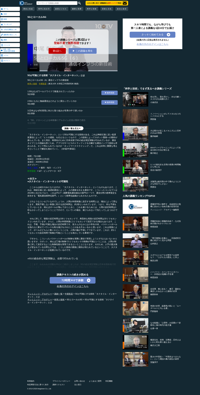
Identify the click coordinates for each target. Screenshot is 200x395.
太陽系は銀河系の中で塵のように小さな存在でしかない (165, 182)
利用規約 (30, 381)
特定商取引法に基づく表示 (37, 385)
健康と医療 (77, 9)
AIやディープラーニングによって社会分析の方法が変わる (165, 149)
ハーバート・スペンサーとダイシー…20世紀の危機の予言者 (164, 273)
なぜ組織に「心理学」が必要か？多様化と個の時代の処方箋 (165, 324)
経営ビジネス (61, 9)
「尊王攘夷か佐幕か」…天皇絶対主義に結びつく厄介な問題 (165, 239)
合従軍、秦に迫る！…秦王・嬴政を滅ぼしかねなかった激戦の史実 (165, 290)
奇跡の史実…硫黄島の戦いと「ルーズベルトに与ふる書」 (165, 307)
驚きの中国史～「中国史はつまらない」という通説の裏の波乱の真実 (165, 358)
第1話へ (57, 51)
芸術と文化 (107, 9)
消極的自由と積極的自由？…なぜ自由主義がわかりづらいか (165, 222)
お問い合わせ (79, 381)
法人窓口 (77, 385)
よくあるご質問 (95, 381)
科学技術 (31, 171)
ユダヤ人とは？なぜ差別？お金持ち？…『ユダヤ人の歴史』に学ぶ (164, 256)
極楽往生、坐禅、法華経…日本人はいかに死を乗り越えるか (165, 341)
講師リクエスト (59, 385)
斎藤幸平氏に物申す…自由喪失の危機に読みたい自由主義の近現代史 (165, 205)
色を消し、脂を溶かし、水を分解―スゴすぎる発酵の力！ (165, 98)
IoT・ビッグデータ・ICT (50, 171)
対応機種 (109, 381)
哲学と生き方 (44, 9)
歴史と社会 (28, 9)
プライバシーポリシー (61, 381)
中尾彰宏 (43, 84)
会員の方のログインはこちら (73, 286)
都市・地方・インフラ (51, 168)
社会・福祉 (32, 168)
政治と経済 (122, 9)
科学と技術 (92, 9)
